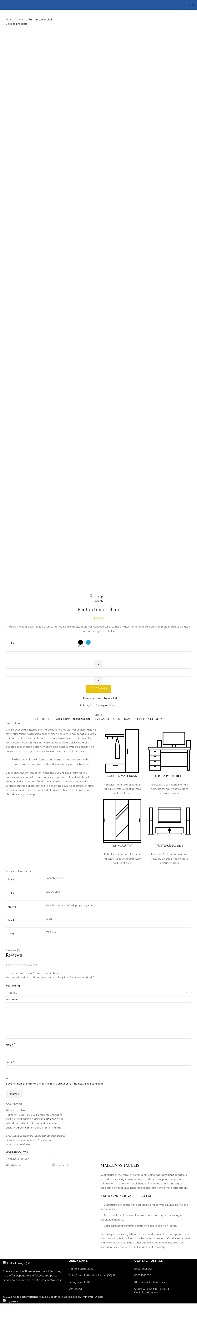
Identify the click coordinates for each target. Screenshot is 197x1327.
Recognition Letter (80, 1282)
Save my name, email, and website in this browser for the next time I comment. (55, 1083)
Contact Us (75, 1288)
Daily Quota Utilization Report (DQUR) (92, 1275)
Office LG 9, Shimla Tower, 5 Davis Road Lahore (151, 1290)
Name (10, 1045)
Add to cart (99, 688)
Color (11, 644)
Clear (81, 646)
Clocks (21, 19)
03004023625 (142, 1275)
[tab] (43, 719)
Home (10, 19)
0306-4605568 (143, 1268)
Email (10, 1062)
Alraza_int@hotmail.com (149, 1282)
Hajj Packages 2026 (80, 1268)
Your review (14, 999)
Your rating (14, 985)
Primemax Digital (92, 1296)
